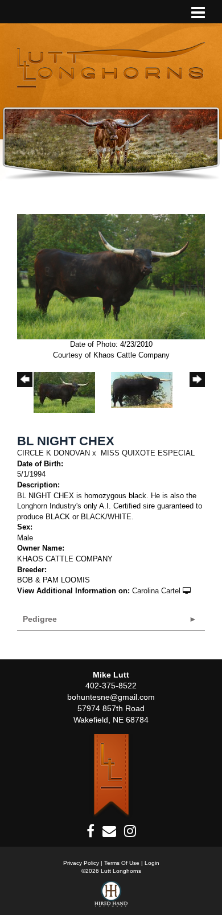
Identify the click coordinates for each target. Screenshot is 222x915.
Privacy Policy (81, 863)
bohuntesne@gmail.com (111, 696)
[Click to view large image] (111, 276)
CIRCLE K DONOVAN (53, 453)
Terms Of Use (121, 863)
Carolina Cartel (156, 590)
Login (152, 863)
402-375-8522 (111, 685)
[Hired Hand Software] (111, 898)
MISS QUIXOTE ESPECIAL (148, 453)
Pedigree (40, 618)
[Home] (111, 776)
